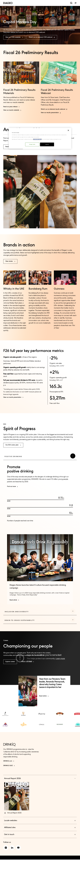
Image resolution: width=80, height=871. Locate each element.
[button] (76, 3)
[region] (40, 138)
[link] (5, 714)
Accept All (47, 144)
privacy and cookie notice (37, 139)
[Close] (68, 130)
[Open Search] (71, 3)
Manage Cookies (32, 144)
